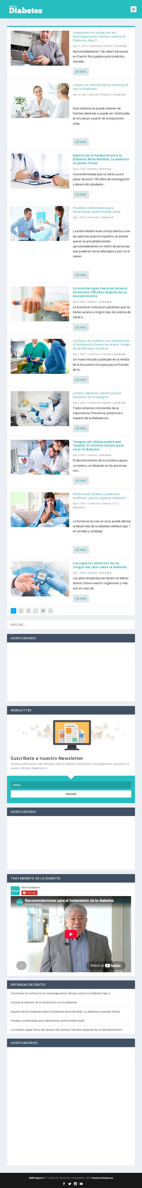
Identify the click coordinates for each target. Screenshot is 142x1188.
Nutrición (94, 94)
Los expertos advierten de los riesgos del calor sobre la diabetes (100, 565)
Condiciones (95, 46)
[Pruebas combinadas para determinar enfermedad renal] (40, 223)
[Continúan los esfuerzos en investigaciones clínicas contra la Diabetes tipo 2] (40, 48)
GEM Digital (36, 1177)
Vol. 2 (115, 503)
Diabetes (108, 46)
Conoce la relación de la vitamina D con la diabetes (100, 87)
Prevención (105, 94)
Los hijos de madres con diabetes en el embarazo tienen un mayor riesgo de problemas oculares (101, 345)
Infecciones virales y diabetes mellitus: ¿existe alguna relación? (99, 496)
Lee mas (81, 72)
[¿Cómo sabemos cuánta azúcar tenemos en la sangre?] (40, 408)
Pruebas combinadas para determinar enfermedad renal (97, 210)
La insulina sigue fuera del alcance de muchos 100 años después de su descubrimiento (100, 292)
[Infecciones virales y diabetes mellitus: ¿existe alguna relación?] (40, 509)
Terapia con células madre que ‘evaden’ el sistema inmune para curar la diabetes (98, 445)
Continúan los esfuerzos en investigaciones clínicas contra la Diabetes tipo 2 (99, 36)
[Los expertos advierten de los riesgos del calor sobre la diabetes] (40, 578)
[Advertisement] (71, 672)
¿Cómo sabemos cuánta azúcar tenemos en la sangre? (97, 395)
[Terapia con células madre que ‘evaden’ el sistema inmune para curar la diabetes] (40, 457)
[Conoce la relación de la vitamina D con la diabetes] (40, 100)
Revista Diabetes (102, 1177)
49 (43, 611)
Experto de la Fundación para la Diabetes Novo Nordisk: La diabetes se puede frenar (101, 159)
